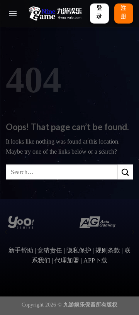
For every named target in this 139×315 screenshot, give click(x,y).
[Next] (132, 232)
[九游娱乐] (54, 13)
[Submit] (125, 172)
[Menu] (12, 13)
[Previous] (6, 232)
